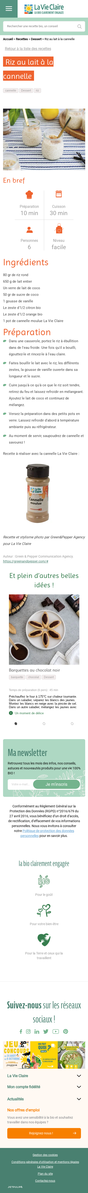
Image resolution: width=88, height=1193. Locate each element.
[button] (16, 723)
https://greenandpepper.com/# (25, 561)
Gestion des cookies (45, 1155)
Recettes (22, 39)
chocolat (33, 677)
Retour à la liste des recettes (28, 48)
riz (37, 90)
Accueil (8, 39)
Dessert (36, 39)
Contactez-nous (45, 1180)
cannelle (10, 90)
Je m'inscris (56, 784)
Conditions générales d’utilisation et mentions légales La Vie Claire (45, 1164)
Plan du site (45, 1173)
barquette (17, 677)
